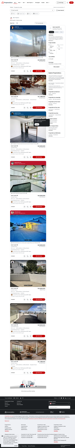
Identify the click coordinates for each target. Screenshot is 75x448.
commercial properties (61, 418)
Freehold (50, 99)
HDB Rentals (56, 427)
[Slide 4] (27, 190)
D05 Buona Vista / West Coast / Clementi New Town (61, 438)
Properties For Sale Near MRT (27, 435)
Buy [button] (15, 2)
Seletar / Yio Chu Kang (53, 120)
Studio (50, 93)
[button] (11, 17)
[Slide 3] (26, 190)
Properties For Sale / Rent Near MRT (28, 434)
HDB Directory (24, 427)
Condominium (53, 78)
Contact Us (19, 401)
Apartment (58, 78)
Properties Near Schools (42, 437)
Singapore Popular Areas (59, 434)
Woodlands (55, 134)
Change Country (52, 401)
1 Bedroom (54, 93)
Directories (23, 424)
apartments (36, 418)
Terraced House (57, 79)
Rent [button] (19, 2)
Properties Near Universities (43, 435)
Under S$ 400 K (51, 114)
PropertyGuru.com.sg (9, 416)
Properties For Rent (58, 424)
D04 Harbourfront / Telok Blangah (60, 435)
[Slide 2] (25, 190)
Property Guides (8, 427)
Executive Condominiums (47, 418)
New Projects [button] (30, 2)
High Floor (50, 103)
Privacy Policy (15, 439)
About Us (6, 403)
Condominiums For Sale (42, 429)
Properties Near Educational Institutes (46, 434)
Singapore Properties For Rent (60, 426)
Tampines (50, 134)
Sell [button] (23, 2)
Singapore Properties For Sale (43, 426)
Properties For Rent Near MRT (27, 437)
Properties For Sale (42, 424)
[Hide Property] (42, 31)
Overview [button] (51, 32)
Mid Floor (55, 103)
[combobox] (32, 10)
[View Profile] (17, 27)
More (47, 2)
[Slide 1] (24, 190)
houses (53, 418)
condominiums (31, 418)
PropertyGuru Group (9, 401)
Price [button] (61, 32)
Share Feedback (20, 404)
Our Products (7, 404)
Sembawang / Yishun (53, 121)
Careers (6, 406)
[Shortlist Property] (44, 31)
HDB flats (40, 418)
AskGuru (6, 426)
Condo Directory (24, 426)
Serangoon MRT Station (53, 127)
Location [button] (56, 32)
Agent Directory (24, 429)
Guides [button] (42, 2)
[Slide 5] (28, 190)
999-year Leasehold (56, 99)
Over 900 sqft (56, 109)
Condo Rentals (56, 429)
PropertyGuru (8, 424)
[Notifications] (67, 2)
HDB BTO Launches (8, 429)
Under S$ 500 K (58, 114)
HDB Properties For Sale (42, 427)
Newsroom (19, 403)
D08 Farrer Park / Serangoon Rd (60, 440)
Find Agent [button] (37, 2)
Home (11, 7)
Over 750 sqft (51, 109)
